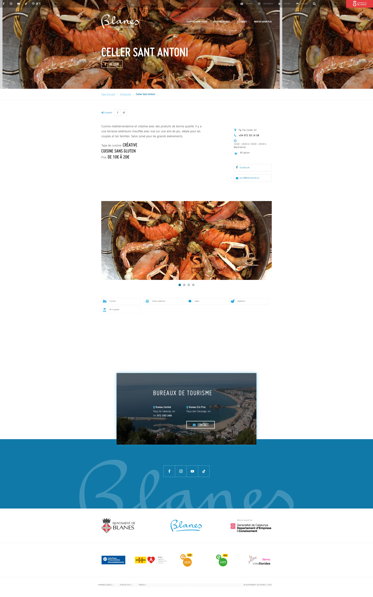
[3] (189, 285)
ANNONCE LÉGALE (105, 585)
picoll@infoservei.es (249, 178)
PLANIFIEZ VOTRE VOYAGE (196, 21)
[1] (179, 285)
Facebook (244, 168)
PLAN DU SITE (125, 585)
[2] (184, 285)
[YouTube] (18, 3)
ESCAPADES (242, 21)
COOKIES (142, 585)
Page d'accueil (108, 94)
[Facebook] (3, 3)
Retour (114, 64)
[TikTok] (26, 3)
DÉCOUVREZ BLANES (221, 21)
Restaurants (125, 94)
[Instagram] (11, 3)
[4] (193, 285)
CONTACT (203, 425)
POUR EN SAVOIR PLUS (263, 21)
